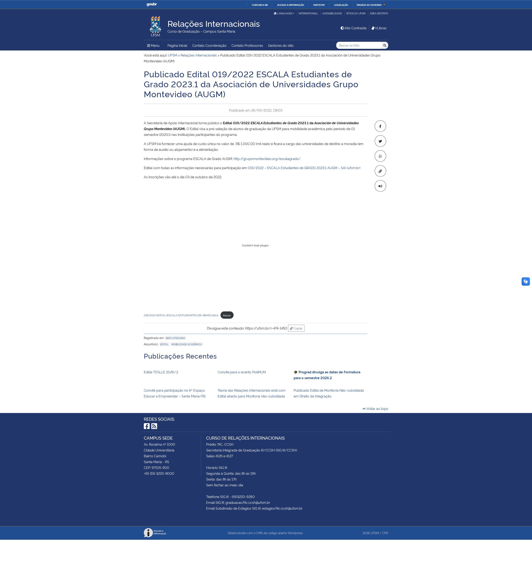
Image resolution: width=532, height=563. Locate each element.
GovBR (152, 4)
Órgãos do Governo (369, 4)
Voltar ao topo (377, 408)
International (308, 13)
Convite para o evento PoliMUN (242, 372)
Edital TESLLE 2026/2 (161, 372)
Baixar (227, 315)
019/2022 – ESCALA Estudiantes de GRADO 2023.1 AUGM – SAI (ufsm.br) (304, 167)
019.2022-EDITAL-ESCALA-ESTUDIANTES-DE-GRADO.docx (181, 315)
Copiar (298, 328)
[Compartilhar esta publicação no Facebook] (380, 126)
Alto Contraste (355, 28)
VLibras (381, 28)
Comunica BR (260, 4)
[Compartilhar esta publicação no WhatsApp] (380, 156)
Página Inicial (177, 45)
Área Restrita (379, 13)
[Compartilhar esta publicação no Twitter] (380, 141)
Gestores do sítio (281, 45)
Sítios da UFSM (356, 13)
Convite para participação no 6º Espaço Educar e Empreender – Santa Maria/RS (175, 393)
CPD (385, 533)
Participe (319, 4)
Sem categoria (175, 338)
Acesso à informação (290, 4)
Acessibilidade (332, 13)
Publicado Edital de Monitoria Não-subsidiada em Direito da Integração (329, 393)
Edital (164, 344)
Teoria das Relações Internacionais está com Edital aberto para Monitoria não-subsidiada (252, 393)
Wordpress (295, 533)
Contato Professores (247, 45)
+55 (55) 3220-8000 (159, 473)
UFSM (375, 533)
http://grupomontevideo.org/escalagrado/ (267, 158)
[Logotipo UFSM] (155, 25)
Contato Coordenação (209, 45)
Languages (284, 13)
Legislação (341, 4)
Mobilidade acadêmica (186, 344)
